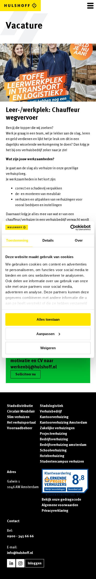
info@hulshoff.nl (20, 552)
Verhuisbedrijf (51, 411)
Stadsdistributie (20, 405)
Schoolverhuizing (53, 450)
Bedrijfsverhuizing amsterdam (63, 444)
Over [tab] (79, 240)
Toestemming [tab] (17, 240)
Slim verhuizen (18, 417)
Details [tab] (48, 240)
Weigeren (48, 348)
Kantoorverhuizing (54, 417)
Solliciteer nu (25, 374)
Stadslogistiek (51, 405)
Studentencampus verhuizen (62, 461)
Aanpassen (45, 334)
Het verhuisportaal (21, 422)
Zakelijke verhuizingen (57, 428)
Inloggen (34, 563)
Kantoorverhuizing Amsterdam (63, 422)
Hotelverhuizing (52, 456)
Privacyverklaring (55, 510)
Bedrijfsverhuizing (54, 439)
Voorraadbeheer (19, 428)
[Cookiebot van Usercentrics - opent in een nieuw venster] (70, 227)
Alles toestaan (48, 319)
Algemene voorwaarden (60, 505)
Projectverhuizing (53, 433)
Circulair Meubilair (21, 411)
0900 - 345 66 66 (20, 536)
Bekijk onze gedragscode (61, 499)
